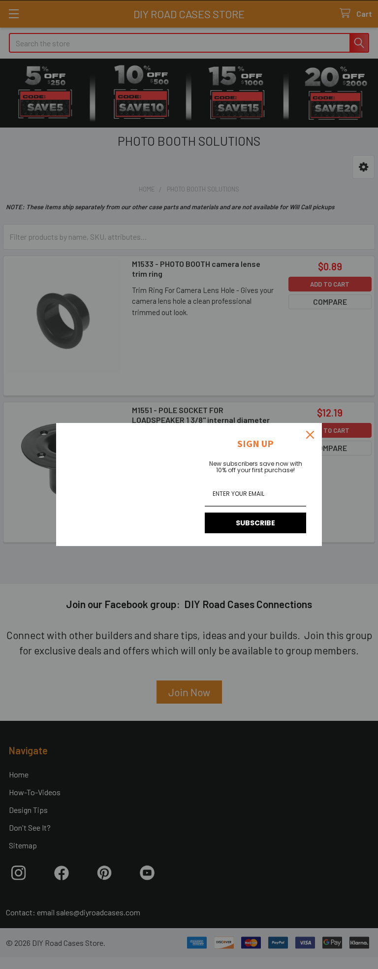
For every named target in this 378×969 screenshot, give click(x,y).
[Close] (310, 435)
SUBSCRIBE (255, 523)
